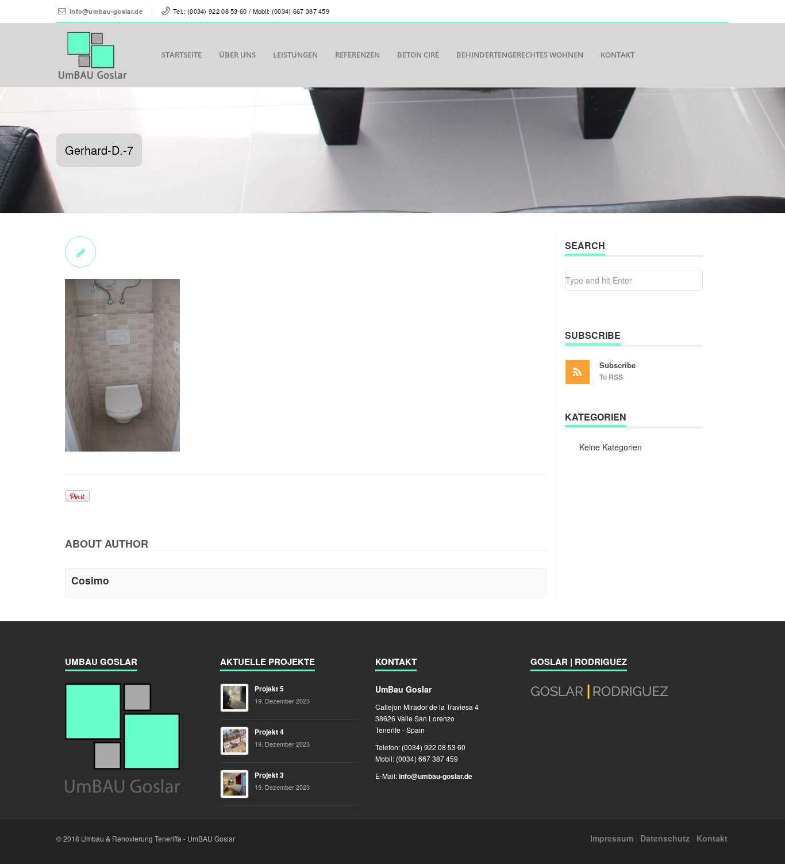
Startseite (181, 54)
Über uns (237, 54)
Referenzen (357, 54)
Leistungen (295, 54)
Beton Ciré (418, 54)
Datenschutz (665, 838)
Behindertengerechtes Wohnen (519, 54)
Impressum (611, 838)
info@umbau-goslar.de (106, 11)
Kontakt (617, 54)
